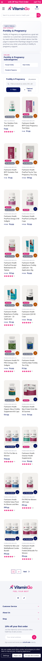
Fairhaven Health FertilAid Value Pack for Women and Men (11, 502)
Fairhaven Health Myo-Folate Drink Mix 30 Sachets (29, 409)
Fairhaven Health (28, 121)
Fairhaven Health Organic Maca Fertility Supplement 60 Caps (12, 409)
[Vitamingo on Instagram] (18, 598)
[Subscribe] (34, 637)
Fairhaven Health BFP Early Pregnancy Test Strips (30, 125)
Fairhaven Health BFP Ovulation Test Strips (11, 172)
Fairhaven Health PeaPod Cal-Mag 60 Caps (29, 218)
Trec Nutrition (9, 121)
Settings (6, 655)
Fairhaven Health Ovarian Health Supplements (28, 455)
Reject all (17, 655)
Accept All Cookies (32, 655)
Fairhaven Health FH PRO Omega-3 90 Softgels (11, 363)
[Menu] (3, 8)
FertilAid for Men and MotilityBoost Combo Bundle (11, 548)
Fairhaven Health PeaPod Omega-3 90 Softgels (11, 218)
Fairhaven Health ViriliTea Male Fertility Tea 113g (30, 363)
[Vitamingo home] (21, 587)
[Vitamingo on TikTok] (24, 598)
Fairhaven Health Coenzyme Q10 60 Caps (28, 314)
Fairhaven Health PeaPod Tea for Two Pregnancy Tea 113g (29, 172)
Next (25, 572)
